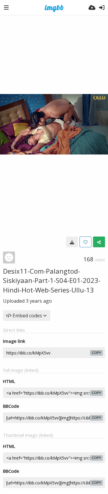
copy (96, 352)
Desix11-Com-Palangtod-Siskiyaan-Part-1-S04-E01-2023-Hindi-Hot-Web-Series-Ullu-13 (51, 280)
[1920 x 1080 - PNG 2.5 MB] (72, 242)
